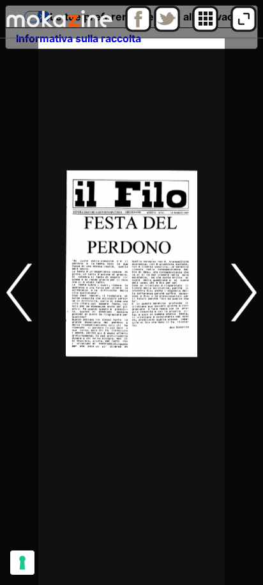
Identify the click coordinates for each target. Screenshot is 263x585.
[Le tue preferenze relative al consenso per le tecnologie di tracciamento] (22, 562)
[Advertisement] (131, 453)
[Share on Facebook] (138, 29)
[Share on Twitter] (167, 29)
